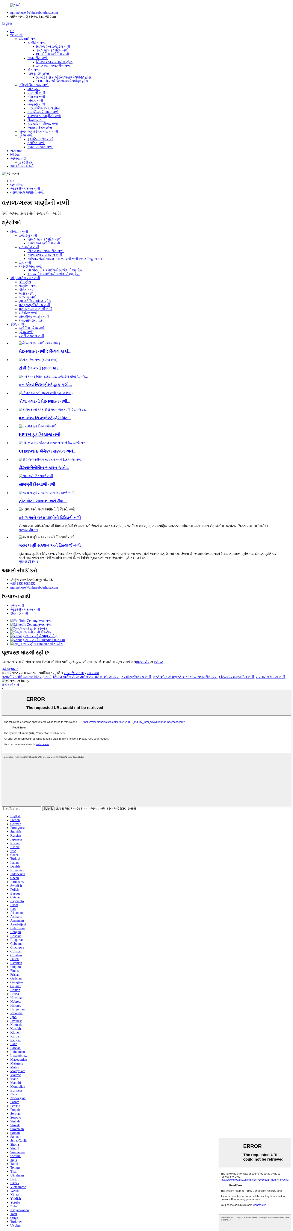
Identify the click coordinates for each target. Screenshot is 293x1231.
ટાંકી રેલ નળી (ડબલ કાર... (40, 368)
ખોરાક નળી (35, 100)
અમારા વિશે (18, 158)
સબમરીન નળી (37, 58)
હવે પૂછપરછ (10, 669)
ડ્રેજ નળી (26, 135)
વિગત (34, 530)
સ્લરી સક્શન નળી (40, 147)
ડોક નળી (33, 69)
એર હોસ (33, 89)
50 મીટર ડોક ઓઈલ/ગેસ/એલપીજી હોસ (63, 77)
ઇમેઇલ (158, 662)
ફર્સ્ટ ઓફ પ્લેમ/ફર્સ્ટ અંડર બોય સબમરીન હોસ (185, 677)
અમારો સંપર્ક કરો (22, 166)
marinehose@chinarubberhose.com (34, 12)
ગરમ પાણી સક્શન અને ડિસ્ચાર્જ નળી (50, 545)
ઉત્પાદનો (16, 35)
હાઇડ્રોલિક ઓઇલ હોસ (43, 108)
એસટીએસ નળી (30, 266)
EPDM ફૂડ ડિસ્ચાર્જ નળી (39, 434)
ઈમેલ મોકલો (10, 684)
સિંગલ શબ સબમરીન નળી (45, 251)
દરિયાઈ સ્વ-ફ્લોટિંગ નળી (236, 677)
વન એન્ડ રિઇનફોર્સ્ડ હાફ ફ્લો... (45, 384)
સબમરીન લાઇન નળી (270, 677)
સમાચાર (16, 151)
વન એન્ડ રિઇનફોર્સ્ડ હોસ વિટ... (45, 418)
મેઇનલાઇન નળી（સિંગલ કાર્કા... (45, 351)
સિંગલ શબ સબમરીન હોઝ (54, 62)
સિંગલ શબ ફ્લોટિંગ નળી (53, 46)
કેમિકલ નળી (36, 96)
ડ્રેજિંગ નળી (36, 143)
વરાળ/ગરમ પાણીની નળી (44, 116)
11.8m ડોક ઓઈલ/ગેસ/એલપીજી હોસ (62, 81)
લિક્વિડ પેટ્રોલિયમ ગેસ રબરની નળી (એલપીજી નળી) (64, 258)
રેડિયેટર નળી (36, 120)
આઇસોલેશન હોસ (39, 127)
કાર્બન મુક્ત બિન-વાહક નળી (38, 131)
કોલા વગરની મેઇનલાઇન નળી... (44, 401)
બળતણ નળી (36, 104)
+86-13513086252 (23, 583)
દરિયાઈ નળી (28, 39)
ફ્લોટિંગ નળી (36, 42)
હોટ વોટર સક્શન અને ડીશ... (43, 501)
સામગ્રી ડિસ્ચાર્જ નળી (37, 484)
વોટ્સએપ (143, 662)
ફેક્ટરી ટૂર (26, 162)
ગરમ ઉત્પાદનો (74, 673)
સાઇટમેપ (93, 673)
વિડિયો (15, 154)
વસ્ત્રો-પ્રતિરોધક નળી (43, 112)
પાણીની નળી (36, 93)
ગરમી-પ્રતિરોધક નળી (136, 677)
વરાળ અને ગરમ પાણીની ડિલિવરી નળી (50, 517)
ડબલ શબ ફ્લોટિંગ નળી (52, 50)
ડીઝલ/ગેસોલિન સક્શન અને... (44, 467)
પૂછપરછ (24, 530)
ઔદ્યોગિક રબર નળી (34, 85)
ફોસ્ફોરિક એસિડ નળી (42, 124)
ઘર (12, 31)
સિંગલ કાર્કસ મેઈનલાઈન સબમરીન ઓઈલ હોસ (86, 677)
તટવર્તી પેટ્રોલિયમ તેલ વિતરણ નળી (26, 677)
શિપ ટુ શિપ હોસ (38, 73)
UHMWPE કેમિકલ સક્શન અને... (47, 451)
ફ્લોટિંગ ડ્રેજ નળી (40, 139)
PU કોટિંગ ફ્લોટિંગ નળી (52, 54)
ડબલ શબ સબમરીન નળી (53, 66)
